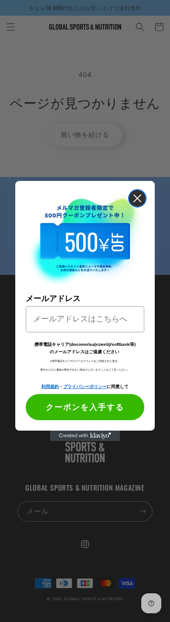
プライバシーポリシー (85, 386)
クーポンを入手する (85, 407)
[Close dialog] (137, 198)
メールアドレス (53, 298)
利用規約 (50, 386)
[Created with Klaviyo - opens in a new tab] (85, 436)
